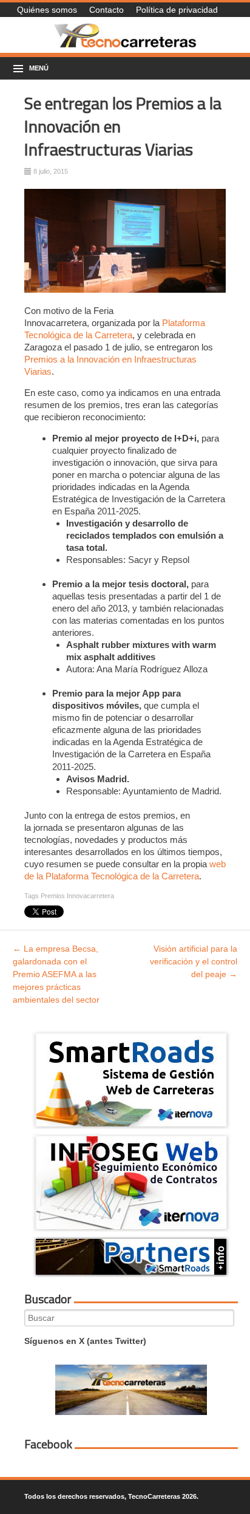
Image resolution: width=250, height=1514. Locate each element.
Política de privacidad (177, 10)
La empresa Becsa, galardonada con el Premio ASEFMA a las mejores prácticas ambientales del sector (56, 974)
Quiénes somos (47, 10)
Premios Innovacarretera (77, 895)
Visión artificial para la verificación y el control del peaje (193, 961)
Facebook (48, 1444)
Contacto (106, 10)
